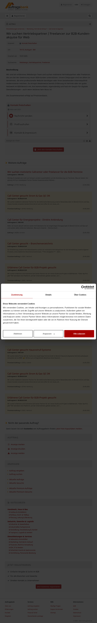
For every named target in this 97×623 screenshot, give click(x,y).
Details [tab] (48, 295)
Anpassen (47, 334)
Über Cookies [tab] (80, 295)
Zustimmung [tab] (16, 295)
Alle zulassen (79, 334)
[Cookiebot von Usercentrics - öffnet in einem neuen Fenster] (83, 287)
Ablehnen (18, 334)
